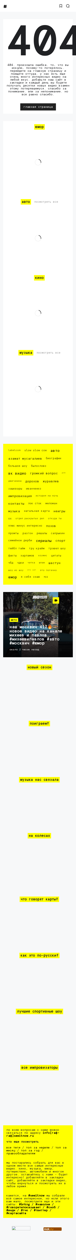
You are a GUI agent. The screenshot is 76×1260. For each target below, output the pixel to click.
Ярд (45, 577)
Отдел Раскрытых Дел (29, 518)
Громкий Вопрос (44, 473)
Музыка (14, 511)
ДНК (64, 473)
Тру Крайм (37, 548)
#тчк (24, 1210)
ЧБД (10, 562)
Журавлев (51, 481)
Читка (31, 562)
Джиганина (15, 481)
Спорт (60, 540)
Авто (55, 451)
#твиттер (41, 1210)
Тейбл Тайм (16, 548)
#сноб (51, 1207)
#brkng (24, 1204)
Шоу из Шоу (15, 570)
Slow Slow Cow (35, 450)
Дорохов (32, 481)
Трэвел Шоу (57, 548)
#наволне (42, 1204)
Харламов (27, 555)
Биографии (53, 458)
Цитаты (56, 555)
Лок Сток (35, 503)
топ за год (30, 1150)
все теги (13, 1147)
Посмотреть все (46, 202)
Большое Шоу (17, 466)
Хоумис (42, 555)
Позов (51, 526)
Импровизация (20, 496)
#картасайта (16, 1213)
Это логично (48, 570)
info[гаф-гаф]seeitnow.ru (32, 1134)
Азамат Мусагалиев (25, 458)
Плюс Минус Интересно (25, 525)
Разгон (27, 533)
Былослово (38, 466)
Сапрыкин (58, 533)
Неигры (59, 511)
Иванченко (33, 488)
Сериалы (44, 541)
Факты (12, 555)
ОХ (10, 518)
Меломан (51, 503)
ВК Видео (17, 473)
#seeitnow (36, 1195)
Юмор (12, 577)
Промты (13, 533)
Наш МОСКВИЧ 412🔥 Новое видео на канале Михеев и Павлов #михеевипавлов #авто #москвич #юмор (36, 635)
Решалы (42, 533)
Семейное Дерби (20, 540)
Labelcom (14, 450)
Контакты (16, 503)
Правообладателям (20, 1153)
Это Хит (31, 570)
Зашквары (15, 488)
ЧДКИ (20, 562)
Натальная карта (37, 511)
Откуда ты (55, 518)
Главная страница (38, 106)
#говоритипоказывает (23, 1207)
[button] (61, 6)
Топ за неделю (38, 1147)
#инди (10, 1210)
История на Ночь (47, 496)
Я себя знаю (30, 577)
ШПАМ (42, 562)
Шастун (55, 563)
